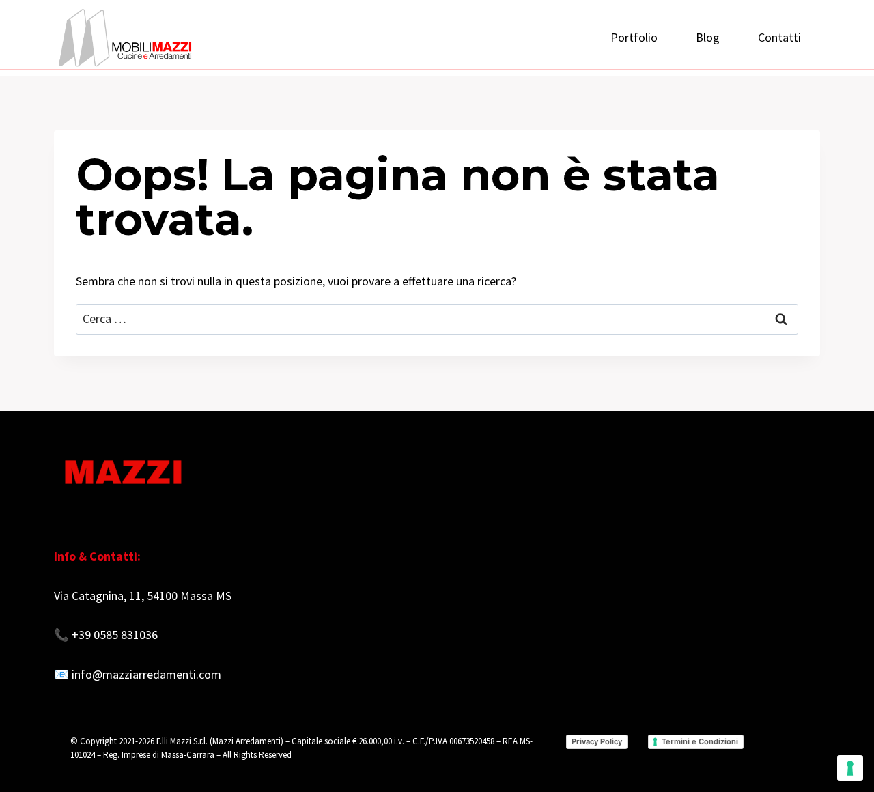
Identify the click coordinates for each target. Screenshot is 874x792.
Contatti (779, 37)
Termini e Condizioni (700, 741)
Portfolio (634, 37)
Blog (708, 37)
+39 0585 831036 (115, 634)
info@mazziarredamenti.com (146, 674)
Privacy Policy (597, 741)
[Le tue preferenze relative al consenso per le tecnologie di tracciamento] (850, 768)
